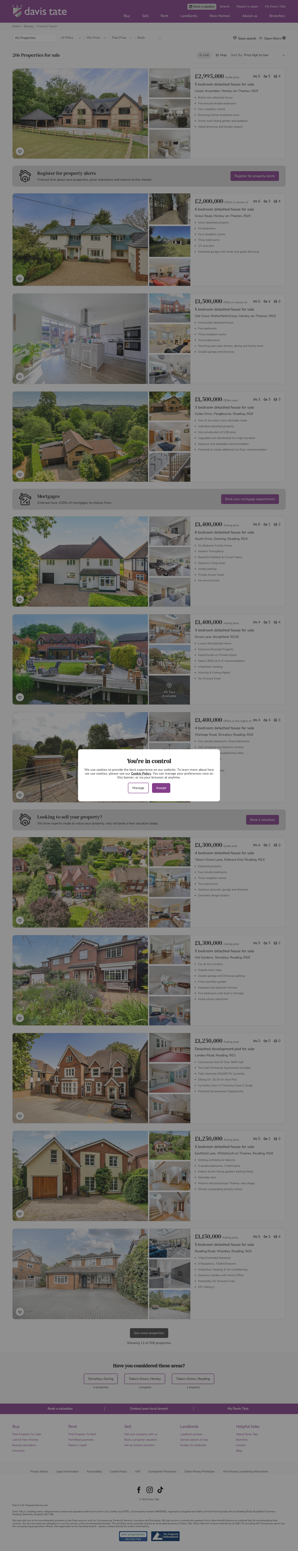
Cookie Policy (141, 773)
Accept (161, 788)
